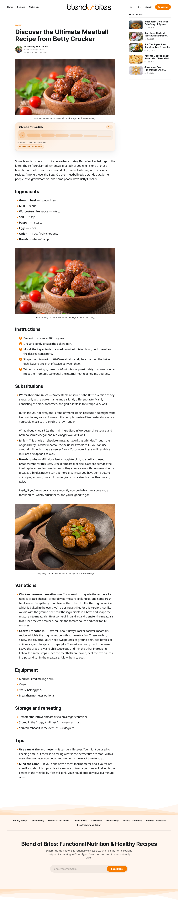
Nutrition (34, 7)
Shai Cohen (42, 46)
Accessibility (112, 820)
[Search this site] (131, 7)
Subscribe (163, 7)
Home (10, 7)
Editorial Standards (132, 820)
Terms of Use (80, 820)
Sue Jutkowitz (38, 49)
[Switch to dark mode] (139, 7)
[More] (44, 7)
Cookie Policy (37, 820)
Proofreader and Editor (89, 825)
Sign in (148, 7)
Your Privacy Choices (59, 820)
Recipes (21, 7)
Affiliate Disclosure (156, 820)
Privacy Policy (20, 820)
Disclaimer (96, 820)
